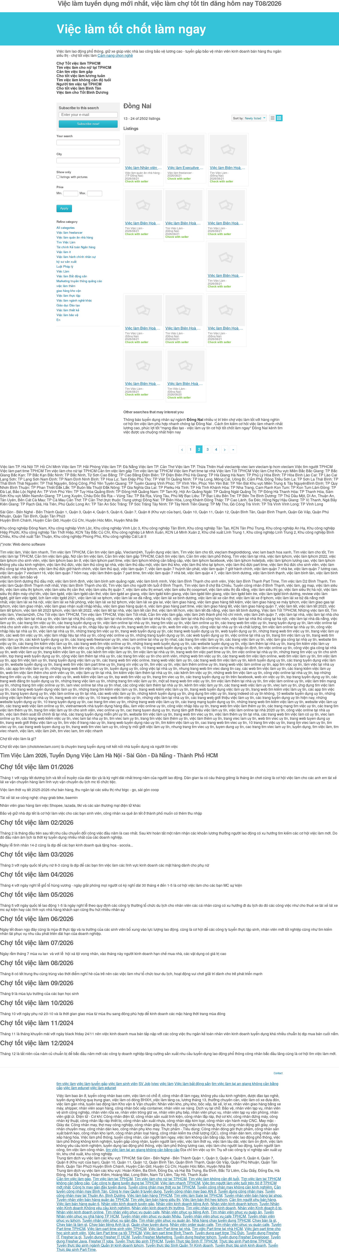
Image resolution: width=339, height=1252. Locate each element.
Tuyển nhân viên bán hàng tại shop (253, 1195)
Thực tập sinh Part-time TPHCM (245, 1241)
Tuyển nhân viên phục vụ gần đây (109, 1220)
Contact (278, 1073)
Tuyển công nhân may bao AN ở (190, 1191)
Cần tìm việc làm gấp (73, 1178)
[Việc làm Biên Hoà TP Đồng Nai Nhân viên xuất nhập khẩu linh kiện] (226, 310)
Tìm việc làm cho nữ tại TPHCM (160, 1178)
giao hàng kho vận (68, 290)
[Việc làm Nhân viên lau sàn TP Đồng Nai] (143, 150)
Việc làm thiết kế (67, 310)
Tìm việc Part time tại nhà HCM (217, 1228)
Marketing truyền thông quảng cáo (79, 281)
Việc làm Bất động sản (71, 276)
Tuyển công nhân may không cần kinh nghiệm (234, 1187)
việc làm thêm (65, 286)
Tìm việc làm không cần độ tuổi (213, 1178)
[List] (272, 118)
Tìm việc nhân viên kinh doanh (211, 1207)
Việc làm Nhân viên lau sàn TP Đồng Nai (143, 168)
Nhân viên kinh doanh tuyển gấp (127, 1203)
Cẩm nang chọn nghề (115, 55)
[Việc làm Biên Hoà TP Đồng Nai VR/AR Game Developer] (143, 205)
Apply (64, 208)
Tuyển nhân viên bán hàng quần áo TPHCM (92, 1199)
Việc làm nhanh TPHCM (180, 1182)
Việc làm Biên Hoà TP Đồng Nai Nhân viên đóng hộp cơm (183, 223)
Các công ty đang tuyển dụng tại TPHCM (125, 1182)
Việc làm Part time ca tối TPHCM (115, 1232)
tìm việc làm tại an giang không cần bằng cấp (142, 1149)
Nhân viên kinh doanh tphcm (234, 1203)
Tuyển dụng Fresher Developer (243, 1237)
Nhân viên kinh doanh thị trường (158, 1207)
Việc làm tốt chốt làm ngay (131, 28)
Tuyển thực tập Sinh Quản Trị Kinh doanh (179, 1245)
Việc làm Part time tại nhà (169, 1228)
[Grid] (279, 118)
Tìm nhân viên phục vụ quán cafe (132, 1212)
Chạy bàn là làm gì (71, 1224)
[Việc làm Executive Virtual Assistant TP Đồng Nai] (186, 150)
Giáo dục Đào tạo (68, 305)
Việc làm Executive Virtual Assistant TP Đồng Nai (186, 168)
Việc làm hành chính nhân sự (76, 256)
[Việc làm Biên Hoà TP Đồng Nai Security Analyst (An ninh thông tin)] (186, 366)
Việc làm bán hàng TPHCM (149, 1195)
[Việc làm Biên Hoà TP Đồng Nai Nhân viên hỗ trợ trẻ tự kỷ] (226, 205)
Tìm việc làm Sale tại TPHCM (198, 1195)
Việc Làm (62, 271)
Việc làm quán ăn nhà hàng (74, 237)
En (58, 320)
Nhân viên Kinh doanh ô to (259, 1207)
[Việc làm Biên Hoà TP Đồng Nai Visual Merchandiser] (143, 366)
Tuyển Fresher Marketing (151, 1237)
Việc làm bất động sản (192, 1083)
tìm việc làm (66, 1083)
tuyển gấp (99, 1083)
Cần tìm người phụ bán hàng (252, 1199)
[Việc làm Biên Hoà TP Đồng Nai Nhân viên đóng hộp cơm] (183, 205)
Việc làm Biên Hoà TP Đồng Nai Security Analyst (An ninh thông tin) (186, 383)
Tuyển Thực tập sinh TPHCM (139, 1241)
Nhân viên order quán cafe (191, 1224)
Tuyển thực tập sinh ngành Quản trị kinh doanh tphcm (100, 1245)
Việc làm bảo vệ (67, 315)
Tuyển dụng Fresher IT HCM (106, 1237)
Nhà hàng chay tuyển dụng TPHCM (221, 1220)
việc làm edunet (76, 1087)
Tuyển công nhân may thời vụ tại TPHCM (161, 1187)
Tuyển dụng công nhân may (240, 1191)
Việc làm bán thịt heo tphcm (204, 1199)
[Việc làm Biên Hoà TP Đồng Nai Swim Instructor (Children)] (226, 257)
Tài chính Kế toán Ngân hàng (75, 247)
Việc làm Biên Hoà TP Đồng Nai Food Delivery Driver (228, 168)
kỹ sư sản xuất (66, 261)
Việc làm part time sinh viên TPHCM (116, 1228)
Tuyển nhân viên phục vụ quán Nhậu (151, 1216)
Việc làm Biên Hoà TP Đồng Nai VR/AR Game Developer (143, 223)
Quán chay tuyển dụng (149, 1224)
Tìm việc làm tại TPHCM (113, 1178)
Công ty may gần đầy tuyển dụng (99, 1187)
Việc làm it (63, 252)
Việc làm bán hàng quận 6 (77, 1203)
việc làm (83, 1083)
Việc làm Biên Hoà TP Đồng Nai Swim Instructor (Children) (226, 275)
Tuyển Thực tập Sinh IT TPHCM (191, 1241)
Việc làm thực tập (68, 295)
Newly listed (253, 118)
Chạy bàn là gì (264, 1220)
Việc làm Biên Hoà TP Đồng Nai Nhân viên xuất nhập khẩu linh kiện (226, 328)
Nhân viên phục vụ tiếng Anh (185, 1212)
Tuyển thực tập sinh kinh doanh (240, 1245)
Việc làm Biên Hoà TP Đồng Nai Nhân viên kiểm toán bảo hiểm (183, 328)
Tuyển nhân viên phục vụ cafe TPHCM (214, 1216)
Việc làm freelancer (69, 232)
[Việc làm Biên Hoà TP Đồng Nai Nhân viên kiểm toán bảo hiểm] (183, 310)
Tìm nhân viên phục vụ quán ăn (236, 1212)
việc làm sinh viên (123, 1083)
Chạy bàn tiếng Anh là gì (109, 1224)
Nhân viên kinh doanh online (80, 1212)
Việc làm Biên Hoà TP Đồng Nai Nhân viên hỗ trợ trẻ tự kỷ (226, 223)
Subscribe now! (88, 124)
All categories (65, 227)
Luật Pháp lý (64, 266)
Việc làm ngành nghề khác (74, 300)
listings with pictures (74, 177)
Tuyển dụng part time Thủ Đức (219, 1232)
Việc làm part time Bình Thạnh (168, 1232)
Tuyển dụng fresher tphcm (195, 1237)
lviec (155, 1083)
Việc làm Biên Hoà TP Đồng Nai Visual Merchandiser (143, 383)
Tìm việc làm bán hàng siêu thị (155, 1199)
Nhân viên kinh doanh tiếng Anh (182, 1203)
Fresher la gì (71, 1237)
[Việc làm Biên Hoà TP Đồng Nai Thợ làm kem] (143, 310)
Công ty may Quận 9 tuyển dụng (135, 1191)
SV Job (144, 1083)
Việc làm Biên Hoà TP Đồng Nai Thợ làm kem (143, 328)
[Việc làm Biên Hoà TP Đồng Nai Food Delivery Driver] (228, 150)
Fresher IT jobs (101, 1241)
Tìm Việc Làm (65, 242)
